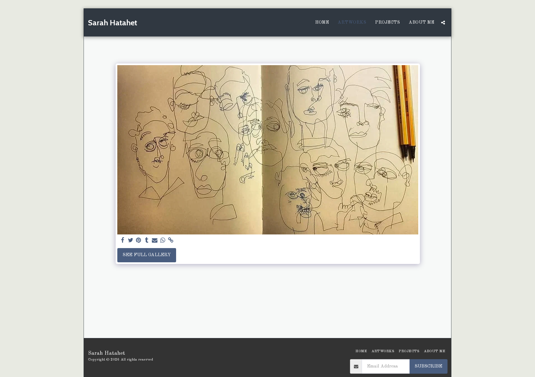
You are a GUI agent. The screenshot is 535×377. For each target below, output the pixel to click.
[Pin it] (139, 240)
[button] (443, 22)
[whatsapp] (163, 240)
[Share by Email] (155, 240)
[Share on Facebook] (122, 240)
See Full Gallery (147, 255)
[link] (171, 240)
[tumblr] (147, 240)
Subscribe (428, 366)
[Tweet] (130, 240)
